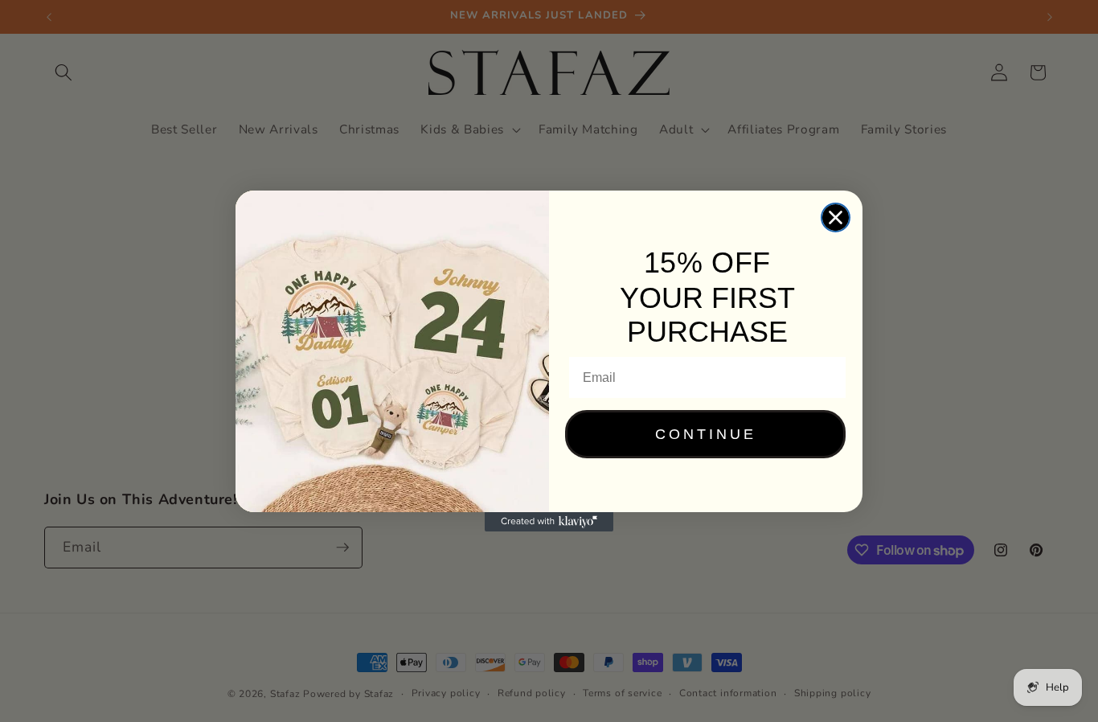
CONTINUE (705, 434)
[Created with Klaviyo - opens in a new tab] (549, 521)
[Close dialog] (835, 217)
